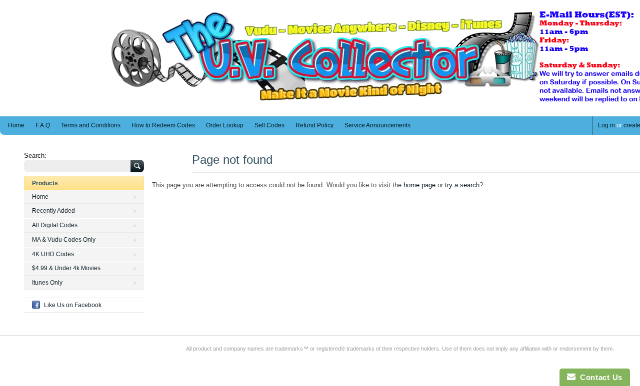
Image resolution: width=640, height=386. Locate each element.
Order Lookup (225, 125)
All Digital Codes (55, 225)
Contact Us (599, 377)
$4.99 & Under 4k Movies (66, 268)
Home (16, 125)
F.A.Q (43, 125)
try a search (462, 185)
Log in (606, 125)
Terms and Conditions (90, 125)
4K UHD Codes (53, 254)
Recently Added (53, 210)
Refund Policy (315, 125)
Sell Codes (269, 125)
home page (420, 185)
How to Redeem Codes (163, 125)
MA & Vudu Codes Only (64, 239)
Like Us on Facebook (73, 305)
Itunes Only (47, 282)
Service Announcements (377, 125)
